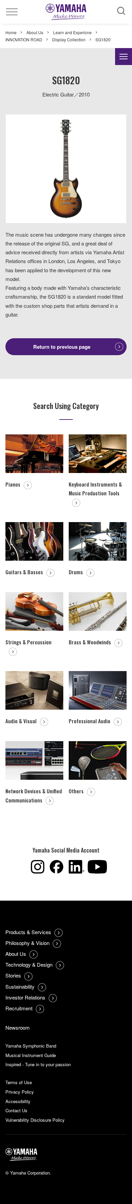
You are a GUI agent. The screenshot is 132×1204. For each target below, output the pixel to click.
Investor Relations (25, 997)
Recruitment (18, 1008)
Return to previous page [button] (61, 346)
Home (11, 32)
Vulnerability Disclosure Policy (35, 1120)
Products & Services (28, 932)
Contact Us (16, 1110)
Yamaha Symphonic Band (30, 1045)
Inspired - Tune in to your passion (38, 1064)
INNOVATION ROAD (23, 39)
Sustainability (20, 986)
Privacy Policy (19, 1092)
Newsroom (17, 1027)
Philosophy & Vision (27, 942)
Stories (13, 975)
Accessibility (17, 1101)
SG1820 (103, 39)
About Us (34, 32)
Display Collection (69, 39)
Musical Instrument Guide (30, 1055)
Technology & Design (28, 964)
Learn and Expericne (72, 32)
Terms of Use (18, 1082)
